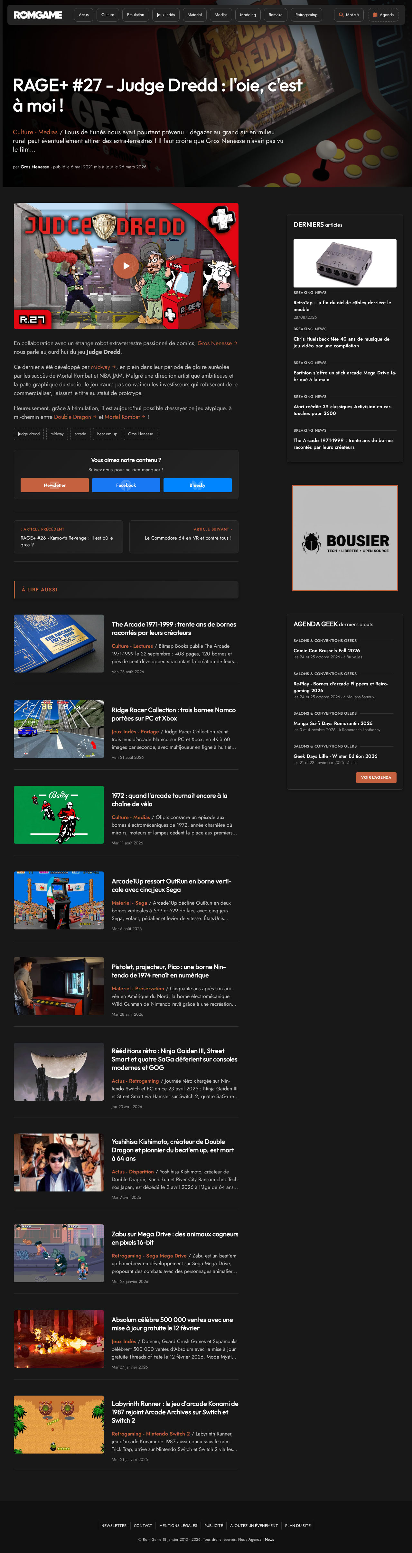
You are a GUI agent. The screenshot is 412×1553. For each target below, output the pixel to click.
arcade (80, 434)
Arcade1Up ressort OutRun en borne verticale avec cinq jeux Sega (171, 885)
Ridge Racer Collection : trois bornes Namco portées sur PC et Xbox (174, 714)
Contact (143, 1525)
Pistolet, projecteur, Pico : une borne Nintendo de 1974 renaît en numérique (169, 971)
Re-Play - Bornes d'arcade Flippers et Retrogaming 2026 (341, 687)
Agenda (254, 1539)
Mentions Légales (178, 1525)
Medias (221, 15)
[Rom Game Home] (38, 15)
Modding (248, 15)
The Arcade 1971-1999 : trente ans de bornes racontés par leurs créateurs (174, 628)
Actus (84, 15)
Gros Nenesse (35, 167)
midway (57, 434)
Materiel (195, 15)
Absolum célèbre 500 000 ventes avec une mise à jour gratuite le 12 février (172, 1323)
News (269, 1539)
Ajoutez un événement (254, 1525)
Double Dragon (72, 417)
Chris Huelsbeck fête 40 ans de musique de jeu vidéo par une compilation (341, 342)
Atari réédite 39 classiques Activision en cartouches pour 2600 (342, 410)
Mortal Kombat (122, 417)
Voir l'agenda (376, 777)
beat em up (107, 434)
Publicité (213, 1525)
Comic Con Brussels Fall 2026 (327, 650)
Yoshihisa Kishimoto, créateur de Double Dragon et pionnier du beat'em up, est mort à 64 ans (173, 1149)
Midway (100, 367)
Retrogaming (306, 15)
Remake (276, 15)
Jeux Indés (166, 15)
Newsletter (114, 1525)
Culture (107, 15)
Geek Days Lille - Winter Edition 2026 (336, 756)
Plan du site (298, 1525)
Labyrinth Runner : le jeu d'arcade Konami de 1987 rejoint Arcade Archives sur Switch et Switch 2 (175, 1411)
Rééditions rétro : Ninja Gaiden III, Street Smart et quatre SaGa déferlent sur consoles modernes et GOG (175, 1059)
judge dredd (29, 434)
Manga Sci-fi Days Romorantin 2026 (333, 723)
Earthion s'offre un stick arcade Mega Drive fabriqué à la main (345, 376)
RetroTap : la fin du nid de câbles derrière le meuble (342, 306)
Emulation (135, 15)
